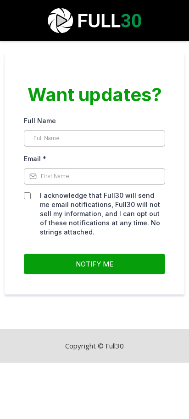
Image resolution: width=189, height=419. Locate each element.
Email (35, 159)
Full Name (40, 121)
